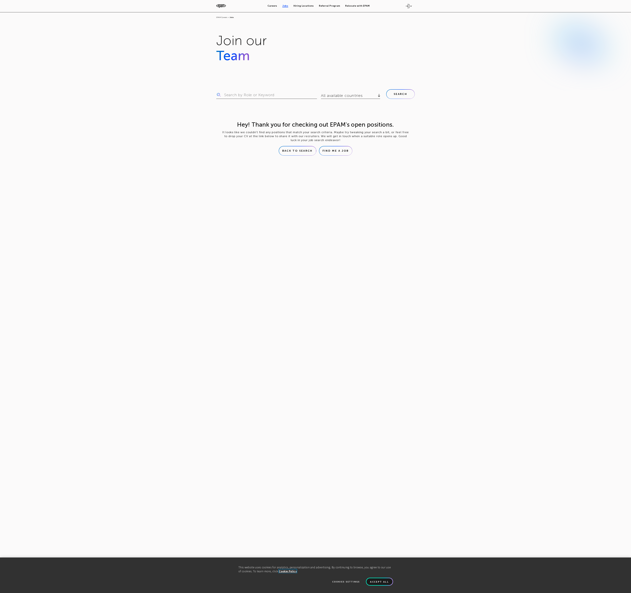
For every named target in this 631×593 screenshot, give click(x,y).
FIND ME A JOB (336, 150)
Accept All (379, 581)
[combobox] (321, 95)
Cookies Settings (346, 581)
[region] (315, 575)
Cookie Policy (288, 571)
